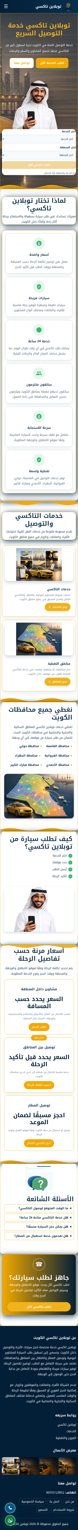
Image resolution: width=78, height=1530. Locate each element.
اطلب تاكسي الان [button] (39, 164)
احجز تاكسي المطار (39, 1143)
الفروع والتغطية (66, 1438)
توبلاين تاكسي (67, 1424)
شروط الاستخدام (63, 1510)
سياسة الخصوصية (32, 1501)
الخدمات (71, 1431)
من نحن (69, 1501)
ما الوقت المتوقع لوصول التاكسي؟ (43, 1208)
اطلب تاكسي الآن (39, 1307)
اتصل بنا (54, 1501)
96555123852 (55, 1492)
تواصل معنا (22, 63)
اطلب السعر (39, 1027)
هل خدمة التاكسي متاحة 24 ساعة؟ (43, 1217)
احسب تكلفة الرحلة (39, 1085)
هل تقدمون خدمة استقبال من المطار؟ (41, 1236)
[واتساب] (10, 1520)
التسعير (43, 1510)
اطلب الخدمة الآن (52, 63)
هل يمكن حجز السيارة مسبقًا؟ (47, 1226)
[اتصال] (10, 1507)
